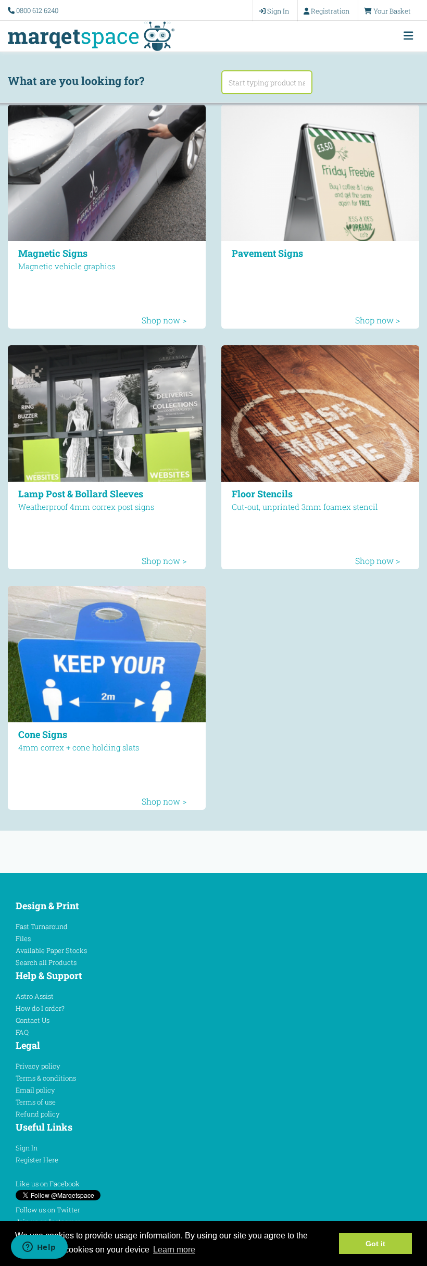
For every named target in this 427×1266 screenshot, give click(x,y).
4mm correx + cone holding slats (78, 747)
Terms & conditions (46, 1078)
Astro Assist (35, 996)
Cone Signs (42, 734)
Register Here (37, 1159)
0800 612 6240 (37, 10)
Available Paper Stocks (51, 950)
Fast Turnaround (42, 926)
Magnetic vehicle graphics (66, 266)
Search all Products (46, 962)
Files (23, 938)
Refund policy (38, 1114)
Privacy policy (38, 1066)
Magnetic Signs (52, 253)
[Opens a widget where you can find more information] (39, 1248)
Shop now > (164, 320)
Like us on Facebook (48, 1183)
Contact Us (32, 1020)
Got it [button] (375, 1243)
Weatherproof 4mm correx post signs (86, 507)
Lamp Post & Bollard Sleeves (80, 493)
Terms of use (36, 1102)
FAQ (22, 1032)
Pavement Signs (267, 253)
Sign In (26, 1147)
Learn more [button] (174, 1249)
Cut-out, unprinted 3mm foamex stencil (305, 507)
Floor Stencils (262, 493)
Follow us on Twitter (48, 1209)
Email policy (35, 1090)
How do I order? (40, 1008)
